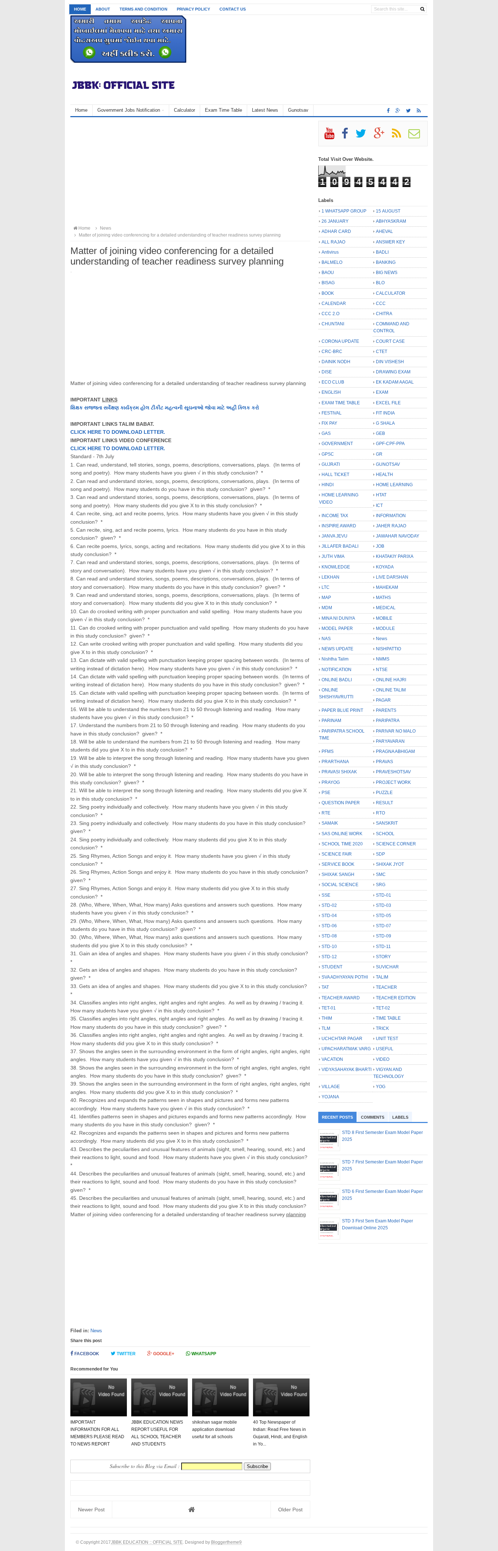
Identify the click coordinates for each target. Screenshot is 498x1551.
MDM (327, 607)
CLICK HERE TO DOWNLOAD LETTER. (117, 432)
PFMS (328, 751)
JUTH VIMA (333, 556)
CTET (381, 351)
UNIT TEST (387, 1038)
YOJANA (330, 1096)
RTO (380, 813)
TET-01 (329, 1008)
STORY (383, 956)
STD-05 (383, 915)
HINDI (328, 484)
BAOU (328, 272)
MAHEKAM (387, 587)
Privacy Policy (193, 9)
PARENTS (386, 710)
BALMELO (332, 262)
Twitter (126, 1353)
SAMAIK (330, 823)
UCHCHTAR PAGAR (342, 1038)
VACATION (332, 1059)
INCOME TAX (335, 515)
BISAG (328, 282)
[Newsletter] (417, 136)
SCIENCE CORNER (396, 843)
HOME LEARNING (394, 484)
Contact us (232, 9)
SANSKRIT (387, 823)
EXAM (382, 392)
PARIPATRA (388, 720)
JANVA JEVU (334, 536)
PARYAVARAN (390, 741)
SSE (326, 895)
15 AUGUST (388, 211)
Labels (400, 1117)
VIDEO (382, 1059)
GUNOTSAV (388, 464)
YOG (380, 1086)
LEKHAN (330, 577)
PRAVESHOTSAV (393, 771)
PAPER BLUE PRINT (342, 710)
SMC (381, 874)
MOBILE (384, 618)
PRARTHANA (335, 761)
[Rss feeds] (419, 110)
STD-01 (383, 895)
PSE (326, 792)
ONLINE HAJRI (391, 679)
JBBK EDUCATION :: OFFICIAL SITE (147, 1542)
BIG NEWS (386, 272)
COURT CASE (390, 341)
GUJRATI (331, 464)
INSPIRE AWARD (339, 525)
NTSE (382, 669)
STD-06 (329, 925)
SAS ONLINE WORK (342, 833)
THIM (327, 1018)
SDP (380, 854)
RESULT (384, 802)
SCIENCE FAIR (337, 854)
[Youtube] (332, 136)
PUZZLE (384, 792)
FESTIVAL (332, 413)
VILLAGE (331, 1086)
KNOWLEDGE (336, 567)
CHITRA (384, 313)
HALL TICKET (335, 474)
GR (379, 454)
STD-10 (329, 946)
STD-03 (383, 905)
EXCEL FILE (388, 402)
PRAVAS (384, 761)
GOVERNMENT (337, 443)
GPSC (328, 454)
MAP (326, 597)
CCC (381, 303)
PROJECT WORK (393, 782)
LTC (326, 587)
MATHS (383, 597)
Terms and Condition (143, 9)
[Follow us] (408, 110)
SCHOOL (385, 833)
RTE (326, 813)
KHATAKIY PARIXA (394, 556)
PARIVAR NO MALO (396, 731)
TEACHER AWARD (341, 997)
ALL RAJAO (333, 242)
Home (80, 9)
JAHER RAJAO (391, 525)
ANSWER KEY (390, 242)
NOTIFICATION (336, 669)
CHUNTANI (333, 323)
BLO (380, 282)
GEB (380, 433)
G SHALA (385, 423)
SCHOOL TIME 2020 (342, 843)
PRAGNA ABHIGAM (395, 751)
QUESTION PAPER (341, 802)
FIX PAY (329, 423)
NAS (326, 638)
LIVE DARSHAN (392, 577)
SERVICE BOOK (338, 864)
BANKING (386, 262)
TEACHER (386, 987)
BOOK (328, 293)
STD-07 (383, 925)
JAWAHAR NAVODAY (397, 536)
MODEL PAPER (337, 628)
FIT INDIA (385, 413)
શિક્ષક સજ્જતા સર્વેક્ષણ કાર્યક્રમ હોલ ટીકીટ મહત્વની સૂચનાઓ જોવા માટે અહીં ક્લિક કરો (164, 407)
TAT (325, 987)
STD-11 (383, 946)
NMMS (382, 659)
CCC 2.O (330, 313)
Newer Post (91, 1509)
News (96, 1330)
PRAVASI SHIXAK (339, 771)
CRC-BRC (332, 351)
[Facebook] (348, 136)
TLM (326, 1028)
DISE (327, 371)
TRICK (382, 1028)
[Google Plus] (382, 136)
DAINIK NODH (336, 361)
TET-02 (383, 1008)
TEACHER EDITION (396, 997)
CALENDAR (334, 303)
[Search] (422, 9)
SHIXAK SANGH (338, 874)
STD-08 (329, 936)
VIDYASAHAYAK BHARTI (346, 1069)
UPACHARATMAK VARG (346, 1048)
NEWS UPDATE (337, 648)
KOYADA (385, 567)
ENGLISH (331, 392)
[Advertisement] (190, 172)
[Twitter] (364, 136)
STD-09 (383, 936)
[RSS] (399, 136)
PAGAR (383, 700)
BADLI (382, 252)
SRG (380, 884)
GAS (326, 433)
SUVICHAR (387, 966)
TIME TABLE (388, 1018)
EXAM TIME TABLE (341, 402)
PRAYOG (331, 782)
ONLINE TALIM (391, 690)
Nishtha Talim (335, 659)
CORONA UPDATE (340, 341)
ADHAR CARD (336, 231)
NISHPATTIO (388, 648)
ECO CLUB (333, 382)
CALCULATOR (390, 293)
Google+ (163, 1353)
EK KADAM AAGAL (395, 382)
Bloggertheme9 (226, 1542)
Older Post (290, 1509)
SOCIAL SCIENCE (340, 884)
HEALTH (384, 474)
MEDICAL (386, 607)
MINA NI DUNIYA (338, 618)
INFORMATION (391, 515)
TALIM (382, 977)
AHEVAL (384, 231)
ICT (379, 505)
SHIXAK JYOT (390, 864)
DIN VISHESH (390, 361)
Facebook (86, 1353)
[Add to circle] (397, 110)
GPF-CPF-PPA (390, 443)
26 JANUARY (335, 221)
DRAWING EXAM (393, 371)
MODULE (385, 628)
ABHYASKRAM (391, 221)
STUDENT (332, 966)
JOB (380, 546)
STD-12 (329, 956)
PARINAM (331, 720)
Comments (372, 1117)
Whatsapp (203, 1353)
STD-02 (329, 905)
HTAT (381, 494)
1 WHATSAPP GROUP (344, 211)
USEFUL (384, 1048)
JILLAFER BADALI (340, 546)
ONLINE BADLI (337, 679)
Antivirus (330, 252)
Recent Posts (337, 1117)
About (103, 9)
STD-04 (329, 915)
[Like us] (388, 110)
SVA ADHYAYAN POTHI (345, 977)
